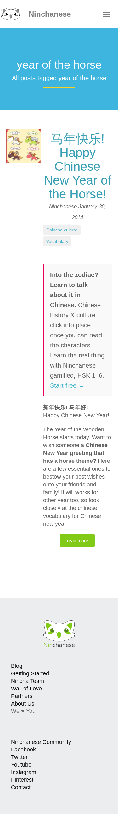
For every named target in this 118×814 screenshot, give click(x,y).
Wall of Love (26, 688)
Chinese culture (61, 229)
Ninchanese (48, 14)
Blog (16, 666)
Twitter (19, 757)
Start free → (67, 385)
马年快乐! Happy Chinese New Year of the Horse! (77, 166)
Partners (21, 696)
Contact (21, 787)
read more (77, 540)
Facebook (23, 749)
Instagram (23, 772)
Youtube (21, 764)
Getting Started (30, 673)
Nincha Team (27, 681)
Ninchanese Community (41, 742)
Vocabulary (57, 241)
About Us (22, 703)
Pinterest (22, 780)
